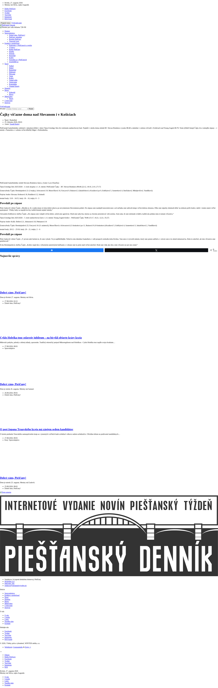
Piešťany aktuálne (15, 37)
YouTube (8, 635)
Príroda (11, 54)
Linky (7, 619)
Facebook (8, 631)
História (7, 88)
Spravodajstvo (10, 33)
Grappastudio (18, 647)
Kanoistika (13, 84)
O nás (7, 615)
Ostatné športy (14, 86)
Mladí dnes (8, 96)
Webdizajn (8, 647)
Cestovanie (8, 101)
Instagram (8, 637)
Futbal (11, 66)
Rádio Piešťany (14, 49)
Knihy (11, 58)
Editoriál (12, 92)
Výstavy (12, 47)
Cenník (7, 617)
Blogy (7, 90)
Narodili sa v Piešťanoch (18, 60)
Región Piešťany (15, 39)
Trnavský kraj (14, 41)
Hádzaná (12, 72)
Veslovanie (13, 82)
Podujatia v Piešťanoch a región (20, 45)
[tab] (7, 655)
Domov (7, 31)
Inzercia (7, 103)
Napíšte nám (9, 621)
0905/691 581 (10, 583)
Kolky (11, 78)
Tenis (11, 76)
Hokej (11, 68)
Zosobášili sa (13, 62)
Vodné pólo (13, 80)
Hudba (11, 51)
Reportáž (12, 56)
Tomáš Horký (15, 124)
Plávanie (12, 74)
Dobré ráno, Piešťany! (17, 35)
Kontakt (7, 623)
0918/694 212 (10, 581)
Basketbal (12, 70)
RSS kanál (8, 639)
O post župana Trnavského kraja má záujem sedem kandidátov (36, 429)
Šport (6, 64)
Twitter (7, 633)
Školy (11, 99)
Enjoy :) (28, 647)
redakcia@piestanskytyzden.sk (16, 586)
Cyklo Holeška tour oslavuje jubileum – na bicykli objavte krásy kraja (41, 337)
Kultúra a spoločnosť (12, 43)
